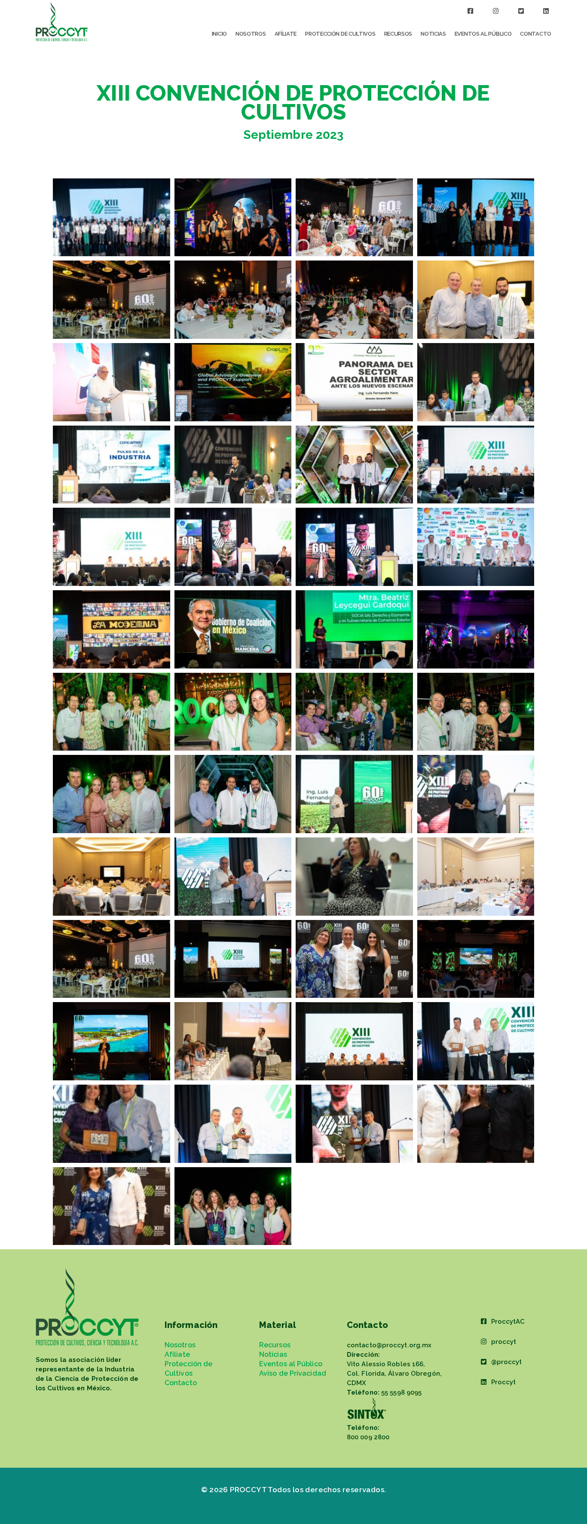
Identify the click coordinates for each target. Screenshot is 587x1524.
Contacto (535, 34)
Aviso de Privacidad (292, 1373)
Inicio (219, 34)
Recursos (398, 34)
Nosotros (250, 34)
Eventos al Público (483, 34)
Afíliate (286, 34)
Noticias (433, 34)
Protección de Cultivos (340, 34)
